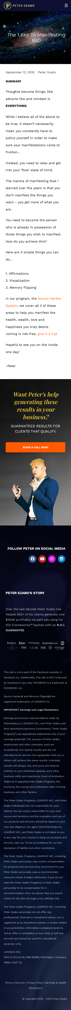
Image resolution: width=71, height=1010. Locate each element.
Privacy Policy (35, 982)
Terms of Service (15, 982)
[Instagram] (52, 559)
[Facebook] (32, 559)
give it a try (47, 334)
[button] (66, 5)
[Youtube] (42, 559)
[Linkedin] (61, 559)
